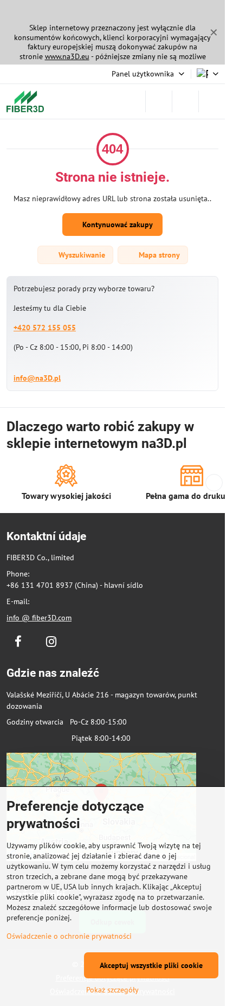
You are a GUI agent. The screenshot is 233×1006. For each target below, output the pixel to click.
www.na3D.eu (67, 56)
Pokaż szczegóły (112, 990)
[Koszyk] (185, 101)
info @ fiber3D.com (39, 618)
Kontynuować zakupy (116, 224)
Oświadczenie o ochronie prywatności (69, 936)
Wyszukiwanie (80, 255)
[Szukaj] (159, 101)
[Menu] (212, 101)
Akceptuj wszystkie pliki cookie (151, 965)
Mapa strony (158, 255)
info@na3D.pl (37, 378)
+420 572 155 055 (45, 327)
